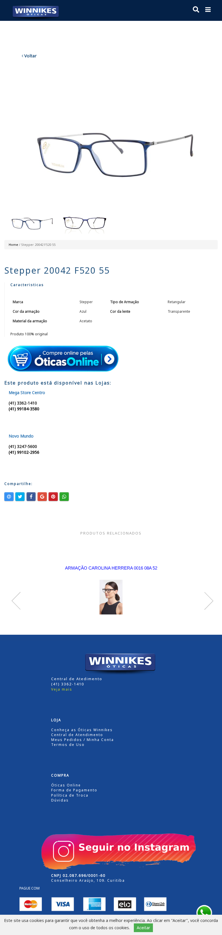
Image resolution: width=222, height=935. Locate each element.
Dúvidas (60, 800)
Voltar (30, 55)
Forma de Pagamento (74, 790)
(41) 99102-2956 (24, 452)
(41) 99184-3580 (24, 408)
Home (13, 244)
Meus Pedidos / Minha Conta (82, 739)
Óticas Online (66, 785)
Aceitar (143, 927)
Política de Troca (69, 795)
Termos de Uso (68, 744)
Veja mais (61, 689)
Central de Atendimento (77, 734)
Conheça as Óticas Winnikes (82, 729)
